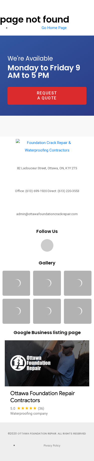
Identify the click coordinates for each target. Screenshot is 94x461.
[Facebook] (47, 245)
